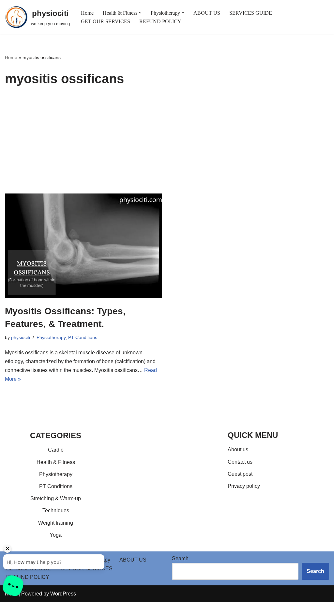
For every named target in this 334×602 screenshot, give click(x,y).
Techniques (55, 510)
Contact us (240, 462)
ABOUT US (206, 13)
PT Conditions (82, 337)
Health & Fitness (56, 462)
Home (87, 13)
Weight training (55, 523)
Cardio (56, 450)
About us (238, 449)
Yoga (56, 535)
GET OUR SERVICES (105, 21)
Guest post (240, 474)
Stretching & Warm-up (55, 498)
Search (180, 558)
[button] (140, 12)
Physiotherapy (51, 337)
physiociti (20, 337)
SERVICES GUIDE (250, 13)
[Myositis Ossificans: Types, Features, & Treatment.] (83, 245)
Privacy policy (244, 486)
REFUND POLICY (160, 21)
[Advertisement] (167, 144)
